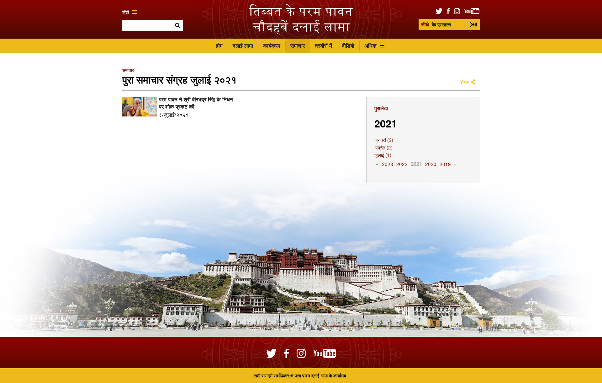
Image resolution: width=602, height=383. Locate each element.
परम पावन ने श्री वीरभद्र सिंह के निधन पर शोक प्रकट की (196, 103)
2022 (402, 163)
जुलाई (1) (382, 154)
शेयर (464, 82)
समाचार (297, 45)
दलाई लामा (243, 45)
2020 (430, 163)
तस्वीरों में (323, 45)
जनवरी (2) (383, 139)
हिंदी (125, 11)
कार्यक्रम (271, 45)
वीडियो (348, 45)
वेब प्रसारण (436, 24)
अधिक (370, 45)
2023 (387, 163)
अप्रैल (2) (383, 147)
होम (219, 45)
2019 (445, 163)
